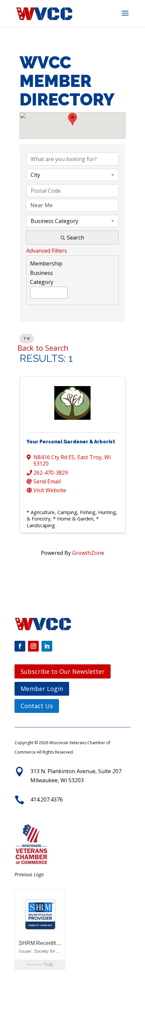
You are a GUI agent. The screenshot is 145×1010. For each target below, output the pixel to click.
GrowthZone (88, 553)
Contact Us (37, 706)
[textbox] (32, 291)
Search (75, 237)
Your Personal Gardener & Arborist (71, 441)
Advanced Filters (46, 250)
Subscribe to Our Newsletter (63, 671)
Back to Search (43, 348)
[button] (125, 17)
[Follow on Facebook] (19, 646)
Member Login (42, 689)
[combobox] (72, 175)
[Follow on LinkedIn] (46, 646)
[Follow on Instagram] (33, 646)
